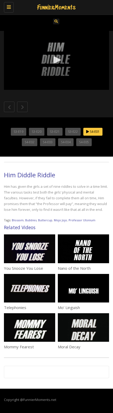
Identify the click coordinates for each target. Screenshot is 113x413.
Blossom (18, 220)
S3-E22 (73, 131)
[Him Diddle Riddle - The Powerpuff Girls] (55, 6)
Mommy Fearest (19, 346)
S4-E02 (29, 142)
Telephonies (15, 307)
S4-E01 (94, 131)
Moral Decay (69, 346)
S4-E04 (66, 142)
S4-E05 (84, 142)
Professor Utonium (82, 220)
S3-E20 (37, 131)
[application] (56, 60)
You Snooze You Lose (23, 268)
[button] (56, 60)
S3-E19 (18, 131)
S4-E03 (48, 142)
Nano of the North (74, 268)
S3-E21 (55, 131)
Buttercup (45, 220)
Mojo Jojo (60, 220)
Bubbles (31, 220)
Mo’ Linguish (69, 307)
